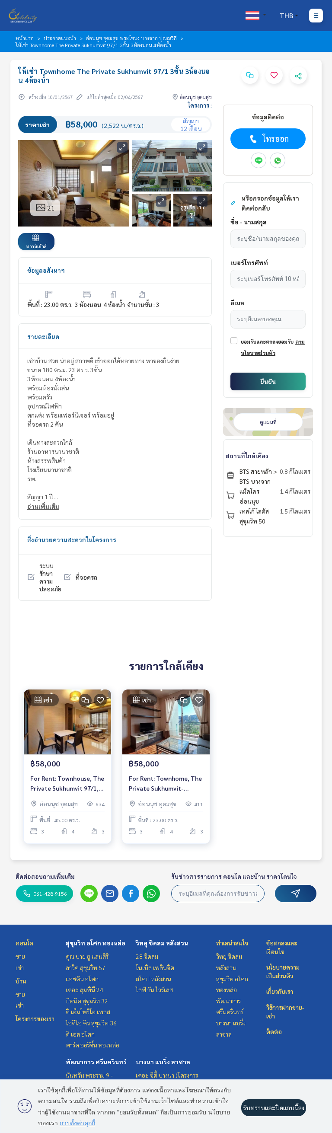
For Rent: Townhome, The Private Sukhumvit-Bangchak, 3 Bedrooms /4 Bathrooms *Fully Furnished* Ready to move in (166, 783)
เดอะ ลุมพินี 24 (84, 989)
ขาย (20, 956)
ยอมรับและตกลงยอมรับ (267, 341)
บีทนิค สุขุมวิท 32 (87, 1001)
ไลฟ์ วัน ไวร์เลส (154, 989)
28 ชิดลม (147, 956)
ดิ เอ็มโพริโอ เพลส (88, 1011)
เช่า (20, 967)
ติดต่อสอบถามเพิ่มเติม (45, 876)
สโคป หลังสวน (153, 979)
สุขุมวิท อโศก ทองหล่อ (95, 943)
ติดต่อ (274, 1031)
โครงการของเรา (35, 1018)
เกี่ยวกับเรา (279, 991)
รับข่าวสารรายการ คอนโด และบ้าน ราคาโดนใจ (234, 876)
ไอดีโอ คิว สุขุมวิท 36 (91, 1023)
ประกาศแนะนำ (60, 38)
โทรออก (275, 139)
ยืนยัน (268, 381)
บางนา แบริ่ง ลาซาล (163, 1062)
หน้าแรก (25, 38)
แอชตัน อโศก (82, 979)
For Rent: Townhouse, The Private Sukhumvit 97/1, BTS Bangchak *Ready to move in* (67, 783)
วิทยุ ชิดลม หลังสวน (162, 943)
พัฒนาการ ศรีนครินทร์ (96, 1062)
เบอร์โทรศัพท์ (249, 262)
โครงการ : (200, 105)
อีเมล (237, 302)
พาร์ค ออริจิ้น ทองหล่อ (92, 1045)
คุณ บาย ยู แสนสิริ (87, 956)
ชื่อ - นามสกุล (248, 222)
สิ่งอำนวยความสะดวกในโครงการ (71, 539)
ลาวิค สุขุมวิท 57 (85, 967)
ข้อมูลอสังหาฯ (46, 270)
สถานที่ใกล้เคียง (247, 456)
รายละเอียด (43, 336)
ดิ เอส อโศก (80, 1034)
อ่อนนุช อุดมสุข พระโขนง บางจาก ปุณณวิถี (131, 38)
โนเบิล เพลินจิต (155, 967)
